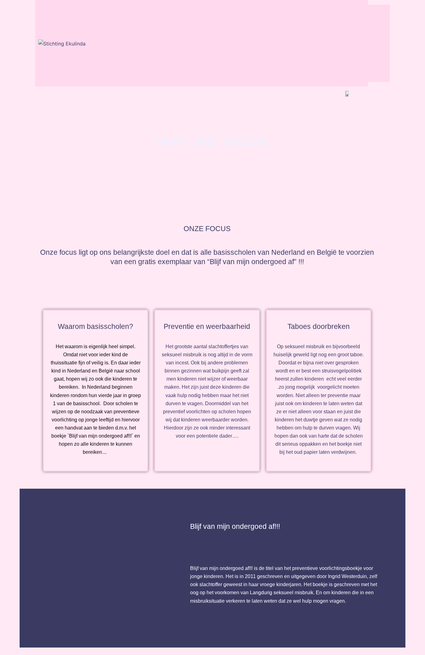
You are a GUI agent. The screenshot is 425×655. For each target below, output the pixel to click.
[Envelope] (379, 51)
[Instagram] (379, 33)
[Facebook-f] (379, 15)
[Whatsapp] (379, 69)
